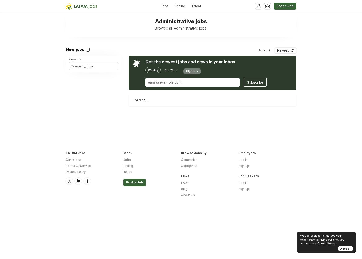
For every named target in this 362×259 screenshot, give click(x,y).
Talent (196, 6)
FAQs (185, 183)
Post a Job (285, 6)
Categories (189, 166)
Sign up (244, 166)
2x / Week (170, 70)
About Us (188, 195)
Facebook (87, 181)
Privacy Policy (76, 172)
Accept (345, 248)
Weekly (153, 70)
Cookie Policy (326, 243)
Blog (184, 189)
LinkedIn (78, 181)
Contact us (74, 160)
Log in (243, 160)
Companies (189, 160)
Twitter (69, 181)
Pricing (179, 6)
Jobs (164, 6)
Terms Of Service (78, 166)
